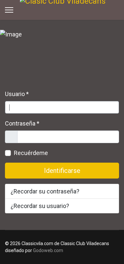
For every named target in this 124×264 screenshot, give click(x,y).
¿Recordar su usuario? (40, 205)
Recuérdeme (31, 152)
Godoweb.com (48, 250)
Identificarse (62, 171)
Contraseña (22, 123)
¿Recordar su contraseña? (45, 191)
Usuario (17, 93)
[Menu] (9, 10)
